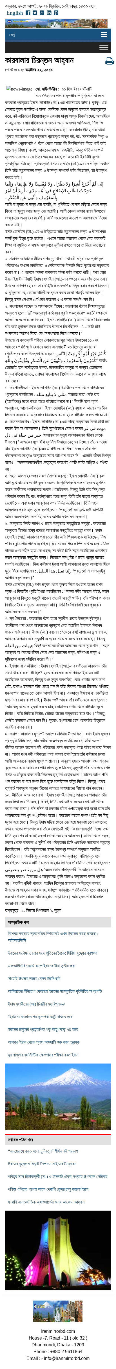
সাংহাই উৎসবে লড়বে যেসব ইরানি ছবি (34, 978)
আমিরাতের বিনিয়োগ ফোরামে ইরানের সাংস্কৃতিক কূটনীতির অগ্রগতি (55, 991)
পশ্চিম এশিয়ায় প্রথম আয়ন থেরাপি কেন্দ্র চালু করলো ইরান (48, 1189)
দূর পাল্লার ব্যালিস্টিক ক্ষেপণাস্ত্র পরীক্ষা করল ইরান (43, 1054)
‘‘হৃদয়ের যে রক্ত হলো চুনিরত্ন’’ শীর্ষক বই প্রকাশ (43, 1151)
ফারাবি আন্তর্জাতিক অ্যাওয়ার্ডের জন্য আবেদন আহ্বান (46, 1202)
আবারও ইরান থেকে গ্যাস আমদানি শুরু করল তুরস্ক (43, 1042)
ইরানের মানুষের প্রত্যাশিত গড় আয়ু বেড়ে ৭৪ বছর (43, 1029)
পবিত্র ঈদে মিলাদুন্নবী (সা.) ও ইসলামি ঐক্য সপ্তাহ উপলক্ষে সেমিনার (57, 1176)
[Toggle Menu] (103, 47)
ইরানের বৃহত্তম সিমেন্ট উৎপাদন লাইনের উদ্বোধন (42, 1163)
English (14, 13)
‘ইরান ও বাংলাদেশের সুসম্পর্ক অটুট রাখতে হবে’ (40, 1016)
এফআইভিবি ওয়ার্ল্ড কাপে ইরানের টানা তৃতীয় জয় (41, 965)
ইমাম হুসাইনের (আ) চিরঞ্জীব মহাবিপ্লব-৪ (36, 1004)
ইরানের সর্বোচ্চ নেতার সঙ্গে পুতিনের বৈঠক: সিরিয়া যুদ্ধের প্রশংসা (52, 953)
